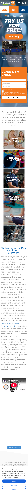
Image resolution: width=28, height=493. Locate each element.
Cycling (14, 233)
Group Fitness (14, 139)
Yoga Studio (14, 216)
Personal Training (14, 178)
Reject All (14, 489)
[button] (19, 3)
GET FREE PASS (14, 98)
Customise (14, 485)
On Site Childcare (14, 159)
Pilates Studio (14, 198)
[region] (14, 479)
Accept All (14, 481)
